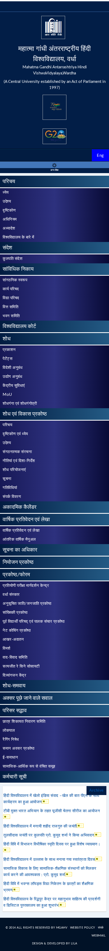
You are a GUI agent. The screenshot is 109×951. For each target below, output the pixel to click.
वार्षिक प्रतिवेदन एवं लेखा (26, 519)
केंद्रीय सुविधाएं (14, 386)
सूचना (7, 479)
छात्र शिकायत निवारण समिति (24, 722)
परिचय (9, 181)
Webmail (99, 935)
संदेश (7, 247)
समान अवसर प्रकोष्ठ (18, 748)
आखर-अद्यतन (13, 639)
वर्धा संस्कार (11, 595)
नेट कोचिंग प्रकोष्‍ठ (17, 631)
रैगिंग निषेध (11, 739)
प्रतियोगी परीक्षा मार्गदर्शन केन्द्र (26, 586)
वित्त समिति (10, 307)
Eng (100, 156)
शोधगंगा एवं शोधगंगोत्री (20, 404)
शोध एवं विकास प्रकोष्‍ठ (25, 414)
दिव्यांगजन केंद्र (14, 675)
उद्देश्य (7, 201)
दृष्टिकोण (9, 210)
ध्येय (6, 192)
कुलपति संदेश (12, 259)
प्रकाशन (9, 350)
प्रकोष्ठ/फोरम (16, 574)
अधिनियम (10, 219)
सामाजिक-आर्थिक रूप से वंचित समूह (29, 766)
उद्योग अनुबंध (12, 377)
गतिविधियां (10, 488)
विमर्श (7, 648)
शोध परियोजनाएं (14, 470)
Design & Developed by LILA (54, 943)
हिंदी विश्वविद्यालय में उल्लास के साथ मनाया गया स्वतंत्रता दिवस (49, 860)
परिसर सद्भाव (15, 710)
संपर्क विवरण (12, 497)
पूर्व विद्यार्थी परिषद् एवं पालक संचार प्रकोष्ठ (34, 622)
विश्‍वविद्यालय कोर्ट (19, 326)
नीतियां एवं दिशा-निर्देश (19, 461)
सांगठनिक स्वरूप (15, 280)
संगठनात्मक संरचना (17, 452)
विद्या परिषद (11, 298)
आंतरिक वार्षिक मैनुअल (19, 539)
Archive (96, 790)
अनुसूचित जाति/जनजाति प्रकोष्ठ (27, 604)
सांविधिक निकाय (18, 269)
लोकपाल (9, 731)
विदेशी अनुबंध (12, 368)
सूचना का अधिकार (20, 550)
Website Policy (83, 927)
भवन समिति (11, 316)
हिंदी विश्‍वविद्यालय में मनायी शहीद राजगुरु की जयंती (40, 826)
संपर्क (101, 927)
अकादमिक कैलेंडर (20, 507)
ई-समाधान (10, 757)
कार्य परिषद (11, 289)
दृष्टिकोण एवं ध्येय (15, 434)
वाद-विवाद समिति (15, 657)
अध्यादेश (9, 228)
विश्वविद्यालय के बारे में (18, 237)
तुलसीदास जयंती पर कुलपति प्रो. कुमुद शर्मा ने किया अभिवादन (48, 835)
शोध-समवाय (14, 685)
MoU (7, 395)
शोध (7, 338)
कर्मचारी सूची (15, 776)
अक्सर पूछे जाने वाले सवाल (27, 698)
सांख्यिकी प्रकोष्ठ (15, 613)
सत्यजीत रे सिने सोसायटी (21, 666)
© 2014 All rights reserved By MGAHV (37, 927)
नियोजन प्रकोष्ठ (18, 562)
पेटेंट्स (7, 359)
